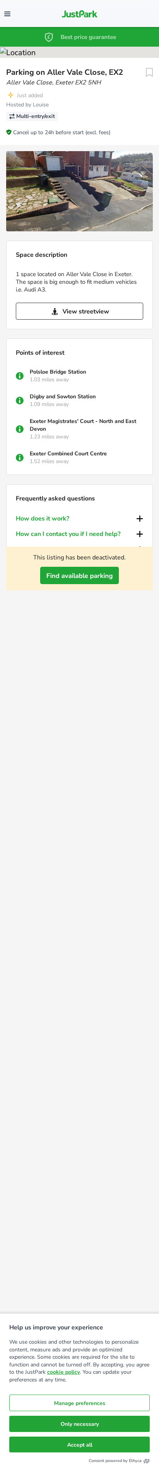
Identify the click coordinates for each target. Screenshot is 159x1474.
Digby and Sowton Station (63, 396)
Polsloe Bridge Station (58, 372)
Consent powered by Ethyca (115, 1461)
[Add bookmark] (149, 72)
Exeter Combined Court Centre (68, 453)
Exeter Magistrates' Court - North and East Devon (83, 425)
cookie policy (63, 1372)
